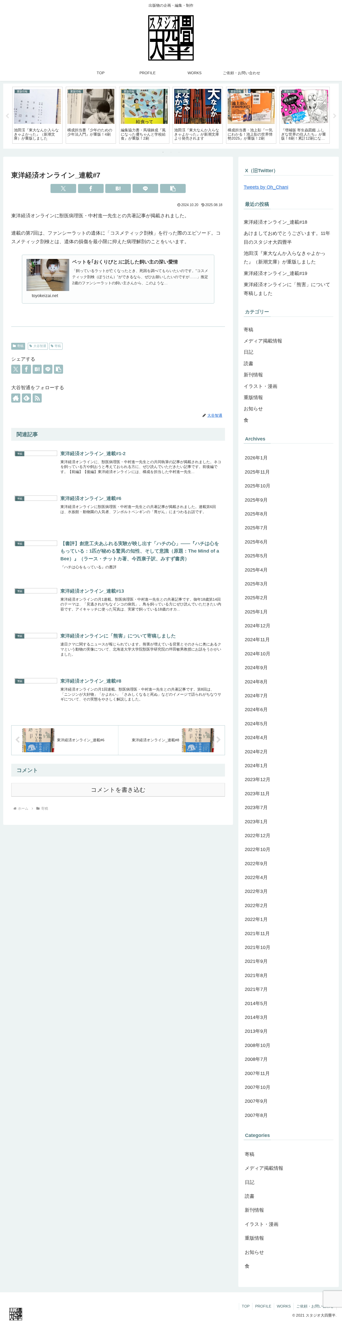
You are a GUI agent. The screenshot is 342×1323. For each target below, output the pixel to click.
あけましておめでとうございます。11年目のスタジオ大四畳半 (287, 238)
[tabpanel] (37, 115)
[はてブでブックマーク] (118, 188)
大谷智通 (39, 346)
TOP (246, 1306)
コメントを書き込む (118, 789)
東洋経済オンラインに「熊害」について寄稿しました (287, 289)
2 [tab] (171, 152)
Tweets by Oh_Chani (266, 187)
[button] (173, 188)
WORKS (284, 1306)
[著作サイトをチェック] (15, 398)
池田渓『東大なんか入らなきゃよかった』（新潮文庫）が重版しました (284, 258)
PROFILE (263, 1306)
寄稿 (20, 346)
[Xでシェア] (63, 188)
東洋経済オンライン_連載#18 (275, 222)
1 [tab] (163, 152)
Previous (7, 116)
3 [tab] (179, 152)
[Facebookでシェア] (91, 188)
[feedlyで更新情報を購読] (26, 398)
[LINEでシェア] (145, 188)
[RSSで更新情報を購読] (37, 398)
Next (334, 116)
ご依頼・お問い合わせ (315, 1306)
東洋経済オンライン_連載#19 (275, 273)
